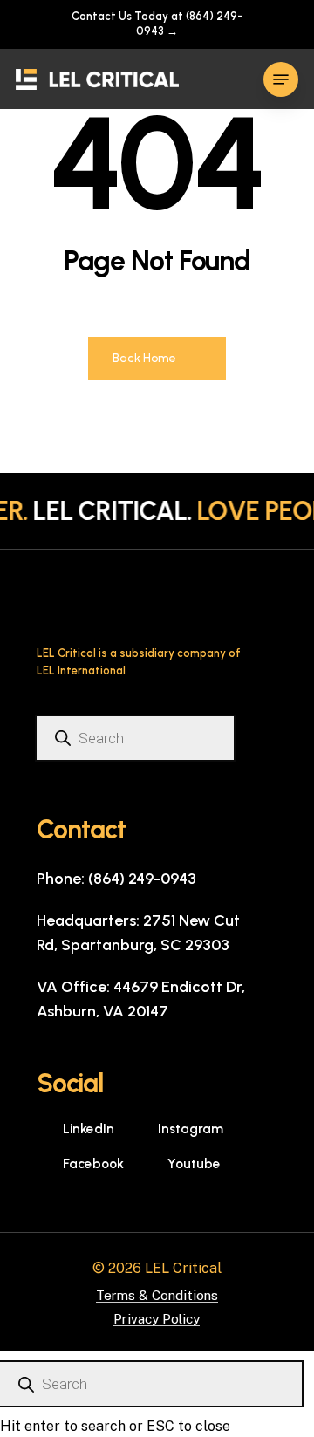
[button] (280, 79)
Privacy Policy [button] (156, 1318)
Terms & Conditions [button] (157, 1295)
